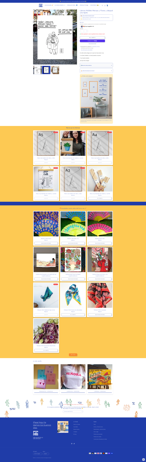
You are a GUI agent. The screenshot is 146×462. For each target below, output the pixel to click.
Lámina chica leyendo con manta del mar (46, 274)
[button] (102, 5)
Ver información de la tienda (86, 49)
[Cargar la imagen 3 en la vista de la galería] (55, 70)
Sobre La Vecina (76, 424)
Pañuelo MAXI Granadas (100, 310)
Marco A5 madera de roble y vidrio (46, 158)
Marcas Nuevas (76, 429)
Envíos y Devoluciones (98, 426)
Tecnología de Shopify (47, 457)
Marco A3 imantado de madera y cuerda (100, 193)
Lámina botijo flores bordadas (73, 274)
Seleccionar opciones (46, 243)
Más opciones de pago (92, 43)
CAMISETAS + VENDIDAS (73, 391)
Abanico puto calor (100, 238)
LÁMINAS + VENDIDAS (100, 391)
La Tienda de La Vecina (40, 457)
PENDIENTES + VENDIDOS (46, 391)
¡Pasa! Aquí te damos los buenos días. (42, 425)
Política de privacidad (98, 434)
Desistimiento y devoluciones (100, 429)
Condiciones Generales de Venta (100, 439)
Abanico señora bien (46, 238)
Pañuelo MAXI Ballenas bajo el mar (46, 310)
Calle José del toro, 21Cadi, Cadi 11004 (38, 438)
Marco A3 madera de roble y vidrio (73, 193)
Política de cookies (97, 436)
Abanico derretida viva (73, 238)
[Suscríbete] (82, 411)
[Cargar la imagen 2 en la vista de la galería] (46, 70)
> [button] (60, 5)
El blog (74, 434)
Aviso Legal (96, 431)
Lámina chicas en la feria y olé (100, 274)
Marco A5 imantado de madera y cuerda (73, 158)
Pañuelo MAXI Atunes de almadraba (73, 310)
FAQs (95, 424)
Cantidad (81, 28)
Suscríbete (75, 426)
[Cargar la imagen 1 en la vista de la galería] (37, 70)
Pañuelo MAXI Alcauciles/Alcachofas (46, 345)
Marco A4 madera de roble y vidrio (100, 158)
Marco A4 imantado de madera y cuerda (46, 193)
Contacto (75, 431)
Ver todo (73, 354)
